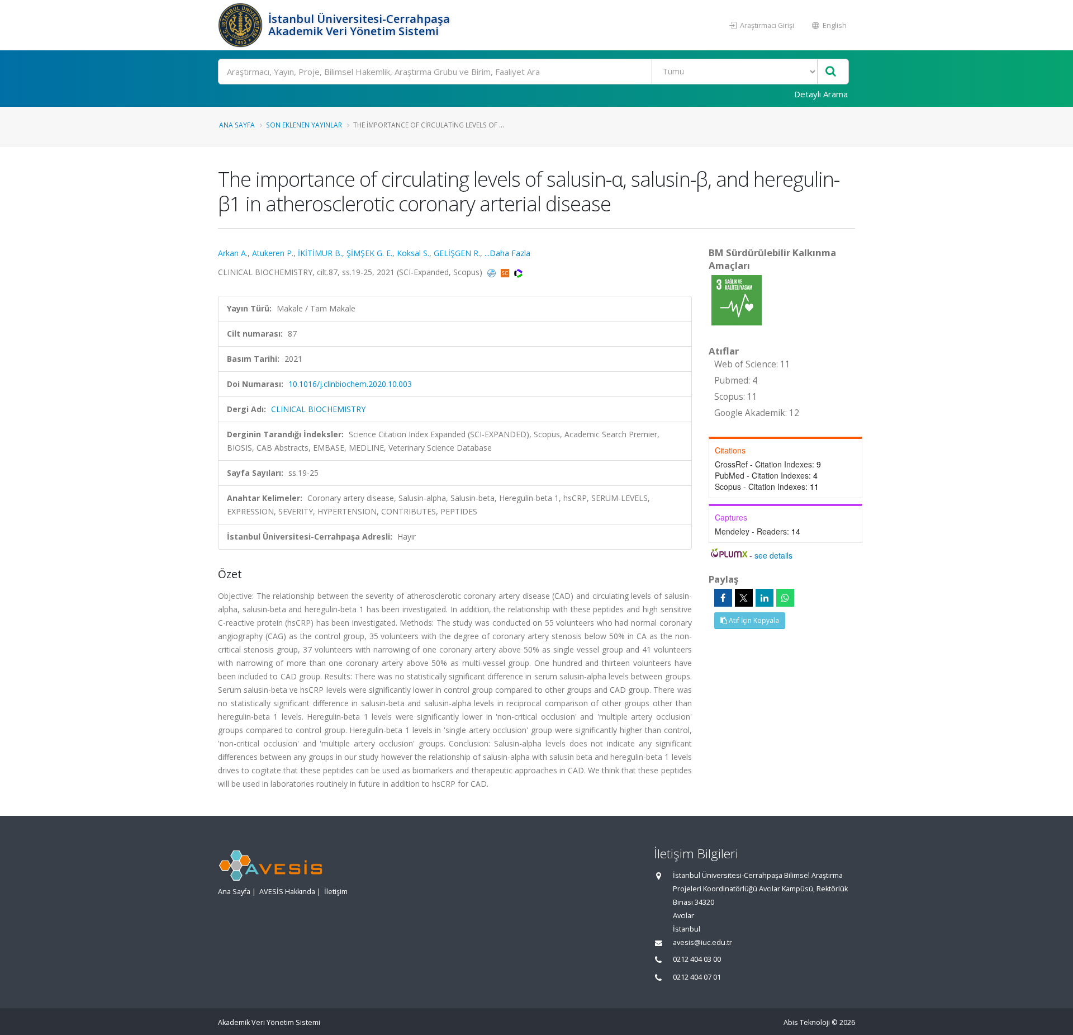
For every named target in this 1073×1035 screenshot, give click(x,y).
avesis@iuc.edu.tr (702, 942)
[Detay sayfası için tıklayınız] (737, 299)
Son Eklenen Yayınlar (304, 124)
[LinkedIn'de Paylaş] (764, 598)
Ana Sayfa (237, 124)
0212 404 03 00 (697, 959)
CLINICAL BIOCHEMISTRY (318, 409)
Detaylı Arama (821, 94)
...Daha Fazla (507, 253)
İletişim (336, 891)
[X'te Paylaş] (744, 598)
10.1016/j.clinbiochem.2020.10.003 (350, 384)
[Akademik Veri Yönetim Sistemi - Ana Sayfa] (241, 25)
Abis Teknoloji (807, 1022)
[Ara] (830, 71)
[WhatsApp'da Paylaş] (785, 598)
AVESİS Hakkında (287, 891)
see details (773, 555)
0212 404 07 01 (697, 977)
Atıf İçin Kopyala (753, 620)
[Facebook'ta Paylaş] (723, 598)
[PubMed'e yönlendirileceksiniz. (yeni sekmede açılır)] (492, 272)
